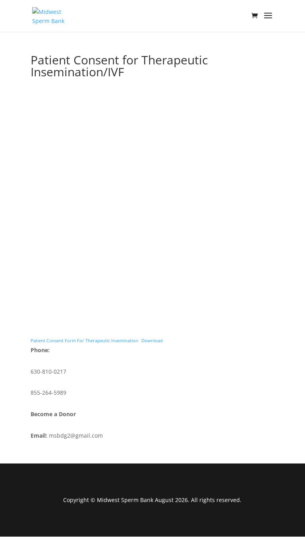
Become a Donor (53, 414)
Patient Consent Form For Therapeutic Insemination (84, 340)
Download (152, 340)
